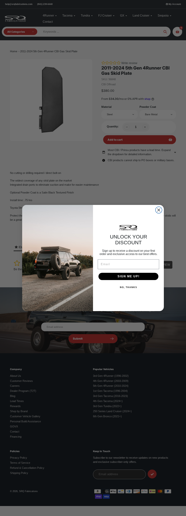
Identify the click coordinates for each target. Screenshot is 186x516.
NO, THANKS (128, 287)
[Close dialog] (158, 210)
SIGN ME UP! (129, 276)
